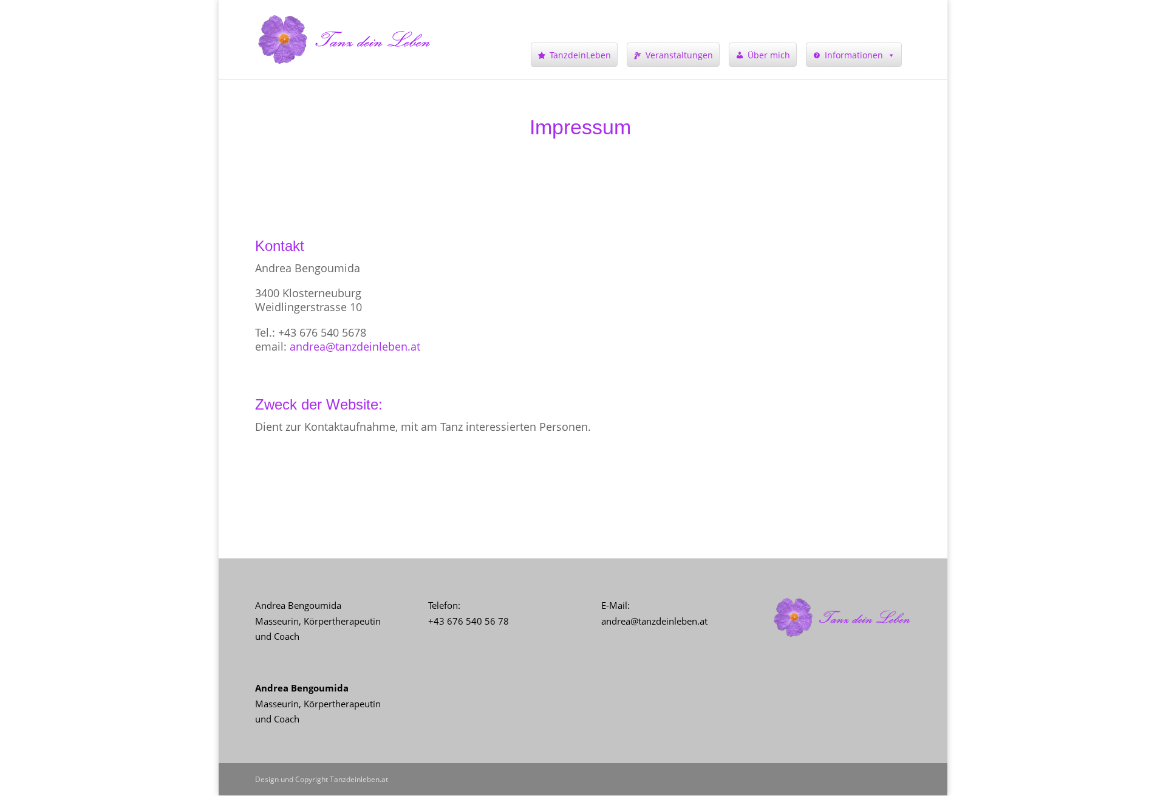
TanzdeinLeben (580, 55)
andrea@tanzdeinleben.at (355, 346)
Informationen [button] (854, 55)
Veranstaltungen (679, 55)
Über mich (769, 55)
